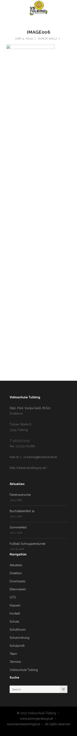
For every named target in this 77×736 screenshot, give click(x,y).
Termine (15, 662)
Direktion (16, 573)
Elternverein (18, 589)
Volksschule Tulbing (24, 670)
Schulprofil (17, 645)
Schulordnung (19, 637)
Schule (14, 621)
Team (13, 653)
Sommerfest (18, 527)
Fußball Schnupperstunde (27, 543)
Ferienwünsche (20, 494)
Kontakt (15, 613)
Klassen (15, 605)
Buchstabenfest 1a (22, 511)
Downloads (17, 581)
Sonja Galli (47, 38)
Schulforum (18, 629)
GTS (13, 597)
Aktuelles (16, 565)
